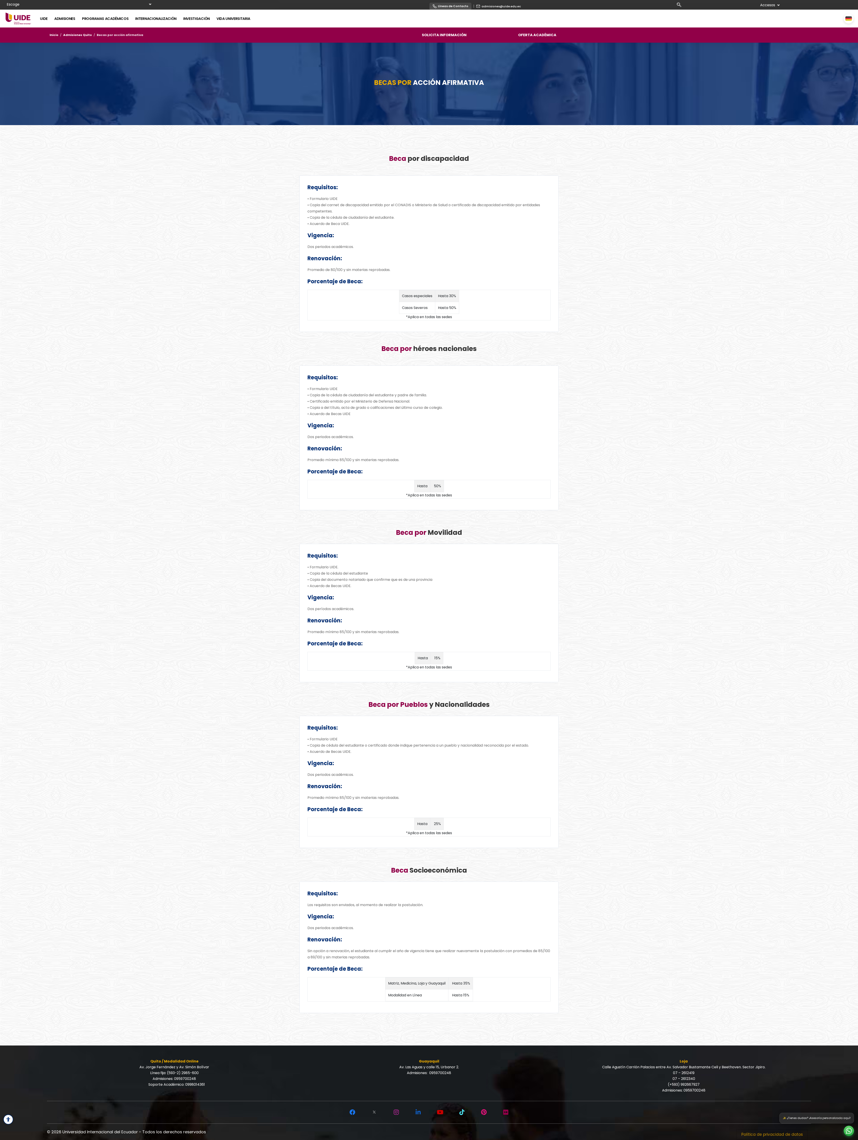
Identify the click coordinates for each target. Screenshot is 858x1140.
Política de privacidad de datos (772, 1134)
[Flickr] (505, 1112)
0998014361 (195, 1084)
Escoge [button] (13, 4)
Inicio (54, 35)
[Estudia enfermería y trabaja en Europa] (849, 19)
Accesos (767, 5)
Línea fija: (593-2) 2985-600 (174, 1072)
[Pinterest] (483, 1112)
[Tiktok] (462, 1112)
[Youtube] (440, 1112)
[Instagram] (396, 1112)
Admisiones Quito (77, 35)
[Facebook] (352, 1112)
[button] (849, 1131)
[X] (374, 1112)
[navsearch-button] (680, 5)
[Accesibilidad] (8, 1119)
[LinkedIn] (418, 1112)
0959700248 (185, 1078)
